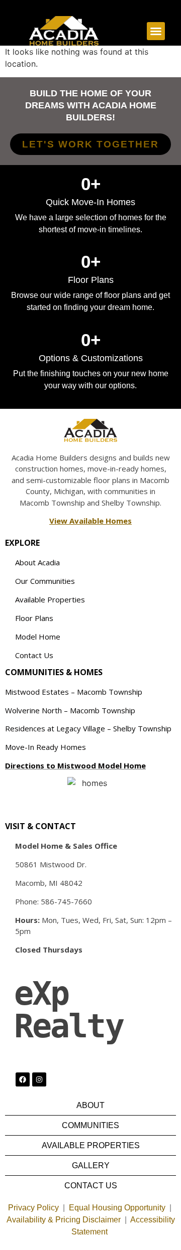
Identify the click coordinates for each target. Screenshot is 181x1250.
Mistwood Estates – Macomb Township (73, 692)
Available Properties (50, 599)
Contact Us (34, 655)
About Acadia (37, 562)
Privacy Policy (33, 1207)
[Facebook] (23, 1079)
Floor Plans (34, 618)
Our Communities (45, 581)
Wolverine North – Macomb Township (70, 710)
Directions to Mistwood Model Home (75, 765)
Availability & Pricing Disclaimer (64, 1219)
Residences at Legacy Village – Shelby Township (88, 728)
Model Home (37, 637)
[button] (156, 31)
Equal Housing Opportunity (117, 1207)
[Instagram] (39, 1079)
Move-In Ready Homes (45, 747)
